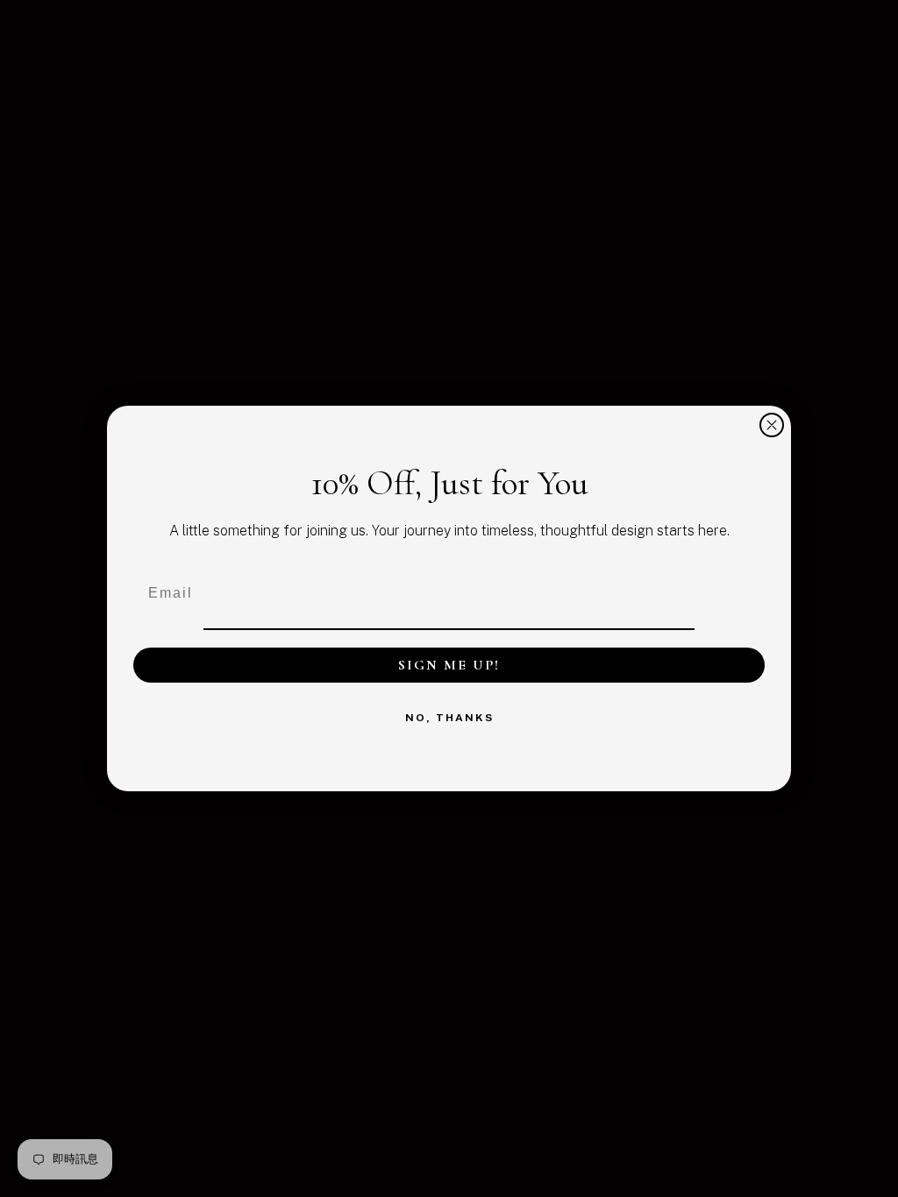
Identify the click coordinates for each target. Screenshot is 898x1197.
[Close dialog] (771, 425)
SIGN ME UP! (449, 665)
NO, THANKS (449, 718)
